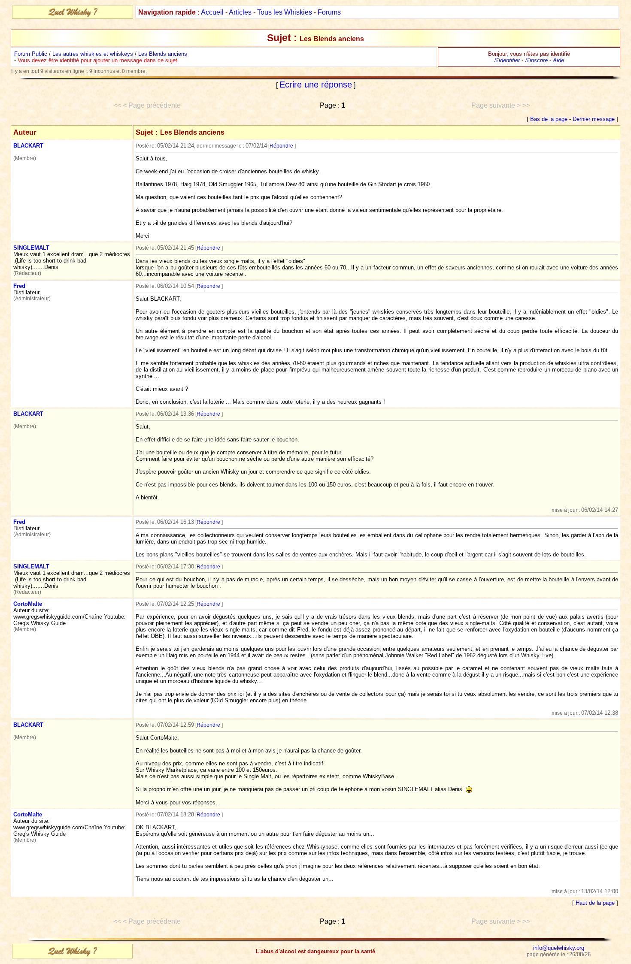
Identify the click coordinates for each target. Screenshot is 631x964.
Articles (240, 12)
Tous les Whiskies (284, 12)
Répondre (281, 146)
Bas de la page (548, 119)
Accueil (212, 12)
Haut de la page (595, 903)
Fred (19, 286)
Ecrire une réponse (315, 84)
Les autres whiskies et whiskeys (92, 54)
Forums (329, 12)
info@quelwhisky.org (558, 948)
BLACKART (28, 145)
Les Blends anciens (162, 54)
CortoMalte (27, 604)
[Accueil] (72, 15)
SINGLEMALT (31, 248)
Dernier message (594, 119)
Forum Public (30, 54)
